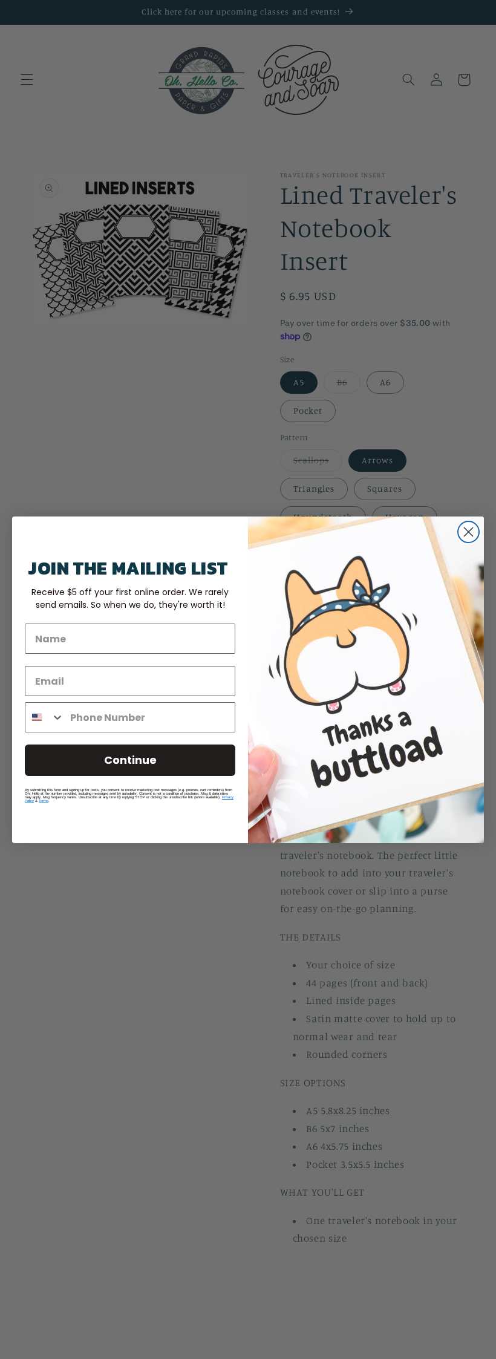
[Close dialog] (468, 532)
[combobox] (44, 717)
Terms (43, 801)
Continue (130, 759)
